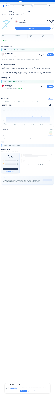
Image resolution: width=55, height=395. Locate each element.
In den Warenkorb (20, 14)
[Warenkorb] (49, 6)
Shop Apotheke (23, 20)
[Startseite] (1, 10)
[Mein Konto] (51, 6)
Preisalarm (5, 14)
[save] (12, 18)
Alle (10, 105)
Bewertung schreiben (10, 168)
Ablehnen (31, 390)
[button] (34, 25)
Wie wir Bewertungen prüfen (10, 171)
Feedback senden (47, 180)
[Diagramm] (50, 105)
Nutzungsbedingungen (14, 388)
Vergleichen (12, 14)
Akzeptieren (23, 390)
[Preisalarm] (52, 28)
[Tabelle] (53, 105)
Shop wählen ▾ (4, 105)
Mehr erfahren (37, 59)
